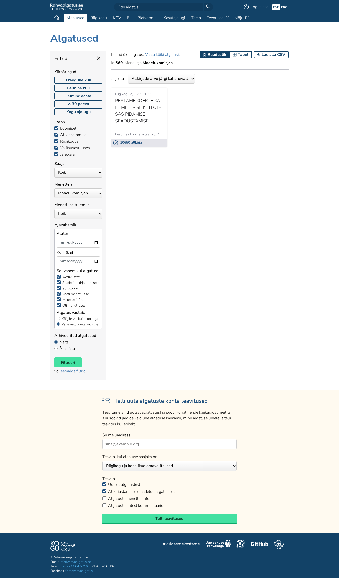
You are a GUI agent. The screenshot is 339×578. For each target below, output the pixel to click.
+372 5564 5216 (75, 566)
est (276, 7)
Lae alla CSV (273, 54)
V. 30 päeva (78, 104)
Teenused (215, 18)
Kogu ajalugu (78, 112)
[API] (279, 544)
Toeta (196, 18)
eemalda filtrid (73, 371)
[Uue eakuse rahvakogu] (218, 544)
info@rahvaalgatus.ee (75, 562)
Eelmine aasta (78, 96)
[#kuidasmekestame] (181, 544)
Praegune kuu (78, 80)
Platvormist (147, 18)
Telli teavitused (169, 518)
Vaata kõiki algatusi (162, 54)
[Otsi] (208, 7)
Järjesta (117, 78)
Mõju (239, 18)
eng (284, 7)
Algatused (75, 18)
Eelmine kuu (78, 88)
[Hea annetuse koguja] (240, 544)
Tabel (243, 54)
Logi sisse (259, 7)
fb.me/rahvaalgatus (79, 571)
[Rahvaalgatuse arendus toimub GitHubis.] (259, 544)
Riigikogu (98, 18)
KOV (117, 18)
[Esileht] (56, 18)
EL (129, 18)
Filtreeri (68, 362)
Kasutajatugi (174, 18)
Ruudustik (217, 54)
